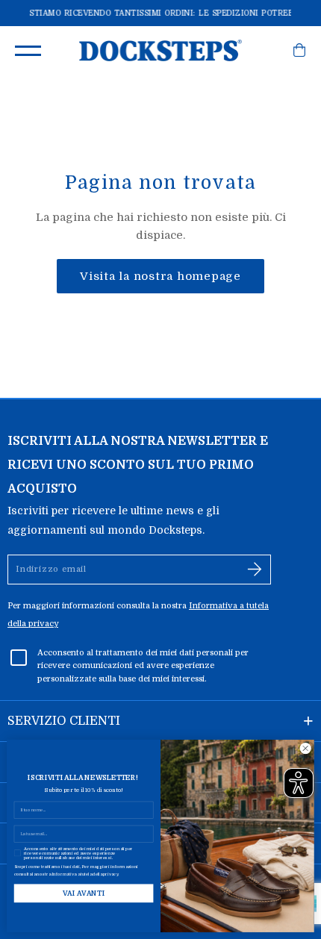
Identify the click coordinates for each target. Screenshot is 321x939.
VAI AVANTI (84, 893)
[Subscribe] (254, 569)
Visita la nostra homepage (160, 276)
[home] (160, 50)
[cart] (299, 53)
